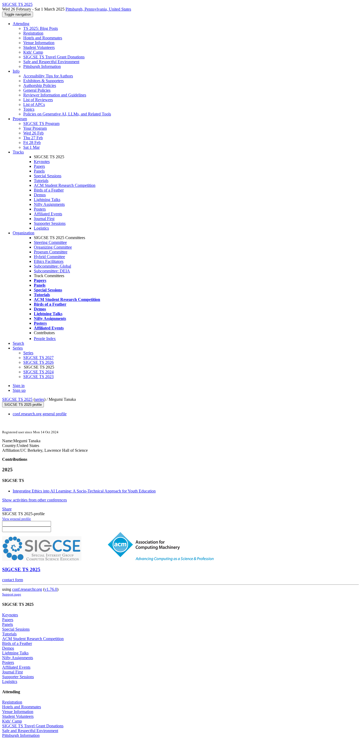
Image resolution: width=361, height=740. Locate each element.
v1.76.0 (50, 589)
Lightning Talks (47, 199)
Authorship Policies (39, 85)
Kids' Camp (33, 52)
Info (16, 71)
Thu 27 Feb (33, 138)
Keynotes (42, 161)
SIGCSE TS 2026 (38, 362)
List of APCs (34, 104)
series (39, 399)
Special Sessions (47, 176)
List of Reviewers (38, 99)
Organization (23, 233)
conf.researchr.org (27, 589)
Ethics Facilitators (48, 261)
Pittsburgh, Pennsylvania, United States (98, 9)
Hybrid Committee (49, 256)
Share (7, 509)
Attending (21, 23)
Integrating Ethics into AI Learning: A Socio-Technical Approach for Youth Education (84, 491)
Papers (39, 166)
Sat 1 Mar (31, 147)
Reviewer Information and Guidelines (54, 95)
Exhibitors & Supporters (43, 80)
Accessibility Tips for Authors (48, 76)
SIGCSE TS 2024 (38, 372)
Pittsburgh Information (42, 66)
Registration (33, 33)
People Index (45, 338)
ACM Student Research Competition (64, 185)
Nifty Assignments (49, 204)
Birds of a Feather (49, 190)
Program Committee (50, 252)
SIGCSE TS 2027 (38, 357)
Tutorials (41, 180)
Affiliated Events (48, 214)
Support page (11, 594)
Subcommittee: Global (52, 266)
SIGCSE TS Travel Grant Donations (54, 57)
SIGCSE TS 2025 (17, 399)
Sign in (19, 385)
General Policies (36, 90)
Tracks (18, 152)
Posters (40, 209)
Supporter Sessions (50, 223)
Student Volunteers (39, 47)
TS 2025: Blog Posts (40, 28)
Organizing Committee (53, 247)
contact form (12, 580)
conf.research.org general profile (40, 414)
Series (28, 353)
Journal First (44, 218)
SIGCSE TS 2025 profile (23, 405)
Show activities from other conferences (34, 500)
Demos (40, 195)
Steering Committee (50, 242)
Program (20, 119)
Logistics (41, 228)
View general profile (16, 519)
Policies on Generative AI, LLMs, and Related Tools (67, 114)
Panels (39, 171)
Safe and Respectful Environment (51, 61)
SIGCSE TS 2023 (38, 376)
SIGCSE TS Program (41, 123)
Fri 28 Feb (32, 142)
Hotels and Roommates (42, 38)
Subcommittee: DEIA (52, 271)
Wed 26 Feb (33, 133)
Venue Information (38, 42)
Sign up (19, 390)
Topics (28, 109)
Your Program (35, 128)
